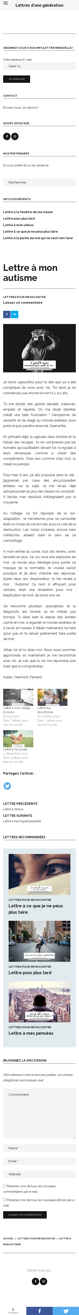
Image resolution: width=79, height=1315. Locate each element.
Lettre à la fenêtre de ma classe (28, 212)
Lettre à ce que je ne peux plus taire (30, 231)
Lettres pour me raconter (24, 297)
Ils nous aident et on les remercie (25, 165)
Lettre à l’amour (20, 806)
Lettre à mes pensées (31, 1033)
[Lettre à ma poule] (18, 738)
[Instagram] (43, 1281)
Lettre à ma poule (15, 749)
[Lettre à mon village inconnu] (18, 697)
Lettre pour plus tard (30, 972)
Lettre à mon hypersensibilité (22, 818)
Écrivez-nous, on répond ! (21, 107)
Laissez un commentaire (23, 302)
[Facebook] (35, 1281)
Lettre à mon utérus (18, 225)
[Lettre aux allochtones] (52, 697)
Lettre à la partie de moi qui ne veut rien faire (38, 238)
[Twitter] (7, 786)
